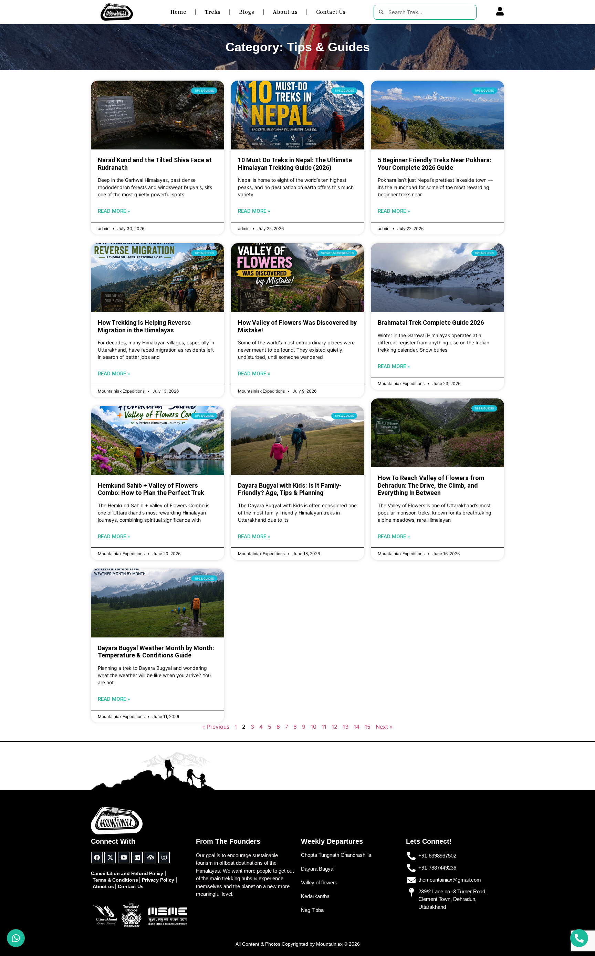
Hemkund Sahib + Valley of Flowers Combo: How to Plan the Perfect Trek (151, 489)
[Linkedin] (137, 857)
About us (285, 12)
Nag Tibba (312, 910)
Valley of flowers (319, 882)
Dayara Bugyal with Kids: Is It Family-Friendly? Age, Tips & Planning (290, 489)
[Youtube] (123, 857)
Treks (212, 12)
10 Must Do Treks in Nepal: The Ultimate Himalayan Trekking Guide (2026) (295, 163)
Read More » (114, 211)
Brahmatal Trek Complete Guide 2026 (431, 322)
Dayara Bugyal (317, 869)
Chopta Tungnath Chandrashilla (336, 855)
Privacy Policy (158, 880)
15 (367, 726)
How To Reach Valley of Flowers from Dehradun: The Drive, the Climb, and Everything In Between (431, 485)
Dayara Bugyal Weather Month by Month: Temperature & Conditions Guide (156, 651)
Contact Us (330, 12)
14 (356, 726)
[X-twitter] (110, 857)
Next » (384, 726)
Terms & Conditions (115, 880)
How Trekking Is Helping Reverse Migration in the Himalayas (144, 326)
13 (345, 726)
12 (334, 726)
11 (324, 726)
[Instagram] (164, 857)
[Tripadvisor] (150, 857)
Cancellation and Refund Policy (127, 873)
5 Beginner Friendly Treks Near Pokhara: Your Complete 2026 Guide (434, 163)
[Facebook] (97, 857)
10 (313, 726)
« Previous (215, 726)
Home (178, 12)
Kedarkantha (315, 896)
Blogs (246, 12)
